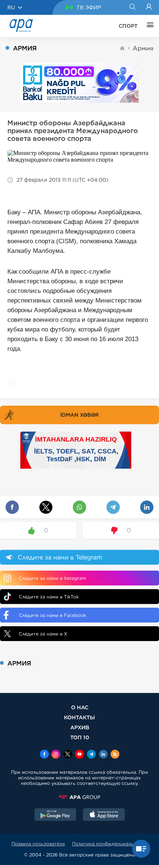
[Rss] (115, 755)
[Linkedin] (103, 755)
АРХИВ (79, 727)
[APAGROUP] (79, 797)
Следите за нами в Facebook (52, 615)
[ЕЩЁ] (148, 26)
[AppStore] (104, 815)
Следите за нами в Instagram (52, 578)
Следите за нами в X (43, 634)
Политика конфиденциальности (110, 843)
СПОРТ (128, 26)
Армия (143, 48)
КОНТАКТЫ (79, 717)
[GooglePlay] (55, 815)
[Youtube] (79, 755)
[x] (67, 755)
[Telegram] (91, 755)
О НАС (79, 707)
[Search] (132, 7)
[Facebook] (44, 755)
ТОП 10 (79, 737)
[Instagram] (55, 755)
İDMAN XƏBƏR (79, 415)
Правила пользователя (38, 843)
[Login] (149, 7)
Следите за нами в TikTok (49, 597)
